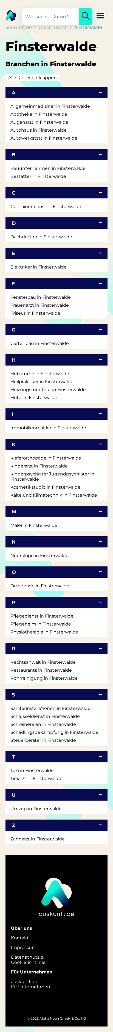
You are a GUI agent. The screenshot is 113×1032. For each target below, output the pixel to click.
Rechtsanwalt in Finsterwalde (43, 662)
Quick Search (53, 27)
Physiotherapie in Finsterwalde (44, 632)
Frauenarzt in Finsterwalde (39, 305)
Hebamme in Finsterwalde (39, 373)
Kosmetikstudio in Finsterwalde (45, 487)
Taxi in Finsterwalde (32, 770)
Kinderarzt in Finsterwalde (39, 466)
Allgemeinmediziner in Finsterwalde (50, 106)
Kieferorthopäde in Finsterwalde (45, 458)
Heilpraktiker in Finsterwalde (42, 381)
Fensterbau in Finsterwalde (40, 297)
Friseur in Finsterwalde (35, 313)
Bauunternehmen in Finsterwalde (48, 168)
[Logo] (8, 15)
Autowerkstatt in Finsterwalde (43, 138)
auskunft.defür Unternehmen (30, 984)
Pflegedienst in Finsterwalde (42, 616)
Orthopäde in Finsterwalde (39, 585)
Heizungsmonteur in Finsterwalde (48, 389)
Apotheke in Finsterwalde (38, 114)
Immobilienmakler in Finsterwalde (48, 427)
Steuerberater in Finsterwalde (43, 740)
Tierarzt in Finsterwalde (35, 778)
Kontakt (20, 937)
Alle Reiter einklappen (32, 77)
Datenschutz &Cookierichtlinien (30, 959)
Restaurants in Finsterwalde (41, 670)
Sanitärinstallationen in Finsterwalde (50, 708)
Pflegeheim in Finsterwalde (40, 624)
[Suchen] (85, 16)
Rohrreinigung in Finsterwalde (44, 678)
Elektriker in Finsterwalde (38, 267)
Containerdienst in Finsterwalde (45, 206)
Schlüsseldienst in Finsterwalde (45, 716)
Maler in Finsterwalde (33, 525)
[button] (100, 16)
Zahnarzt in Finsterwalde (37, 839)
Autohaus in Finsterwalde (38, 130)
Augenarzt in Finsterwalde (39, 122)
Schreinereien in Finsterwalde (43, 724)
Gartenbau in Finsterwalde (39, 343)
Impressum (23, 947)
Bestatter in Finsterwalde (38, 176)
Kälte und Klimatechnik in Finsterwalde (53, 495)
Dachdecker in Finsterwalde (41, 236)
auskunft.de (18, 27)
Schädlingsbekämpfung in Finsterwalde (54, 732)
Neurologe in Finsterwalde (39, 555)
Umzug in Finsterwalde (36, 808)
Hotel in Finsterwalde (33, 397)
